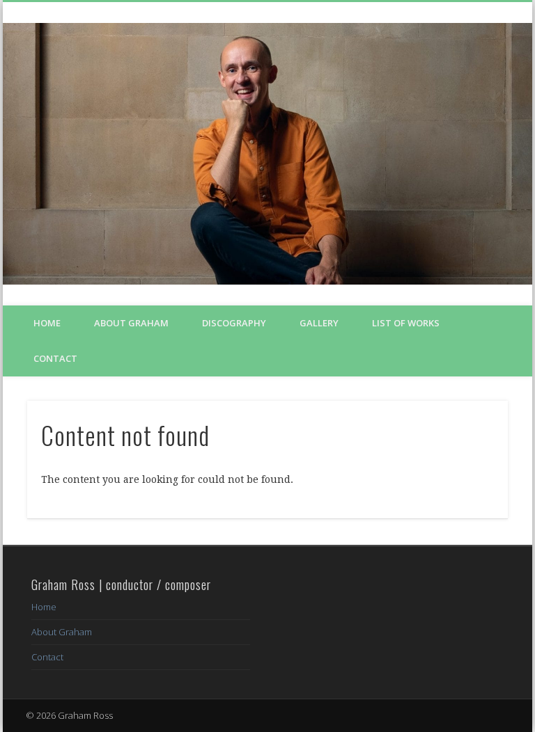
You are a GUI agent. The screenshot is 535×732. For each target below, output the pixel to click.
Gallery (319, 323)
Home (47, 323)
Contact (55, 358)
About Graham (131, 323)
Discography (234, 323)
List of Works (406, 323)
